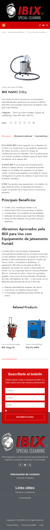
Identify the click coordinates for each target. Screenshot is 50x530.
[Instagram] (46, 25)
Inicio (3, 32)
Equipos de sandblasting (16, 32)
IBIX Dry (30, 115)
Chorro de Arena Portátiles (36, 32)
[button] (4, 25)
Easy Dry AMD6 (32, 347)
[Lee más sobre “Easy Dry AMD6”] (45, 319)
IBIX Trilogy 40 (8, 347)
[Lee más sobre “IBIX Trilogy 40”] (21, 319)
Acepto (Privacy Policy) (17, 411)
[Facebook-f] (39, 25)
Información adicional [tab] (23, 136)
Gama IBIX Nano (19, 115)
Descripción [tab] (7, 136)
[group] (12, 328)
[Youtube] (43, 25)
